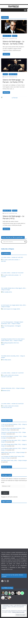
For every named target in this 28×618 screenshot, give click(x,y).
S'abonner (5, 493)
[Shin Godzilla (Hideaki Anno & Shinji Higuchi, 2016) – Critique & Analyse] (11, 296)
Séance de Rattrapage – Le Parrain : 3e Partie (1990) (13, 42)
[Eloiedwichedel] (6, 597)
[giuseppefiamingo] (3, 593)
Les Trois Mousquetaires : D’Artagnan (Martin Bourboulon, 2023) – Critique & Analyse (12, 322)
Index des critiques (7, 249)
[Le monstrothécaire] (3, 597)
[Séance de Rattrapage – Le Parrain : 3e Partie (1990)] (14, 26)
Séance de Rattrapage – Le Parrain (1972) (13, 217)
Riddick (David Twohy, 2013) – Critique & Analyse (13, 452)
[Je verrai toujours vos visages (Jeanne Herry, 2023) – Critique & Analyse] (11, 313)
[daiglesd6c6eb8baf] (6, 593)
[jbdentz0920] (22, 593)
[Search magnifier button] (25, 242)
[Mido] (9, 593)
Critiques (15, 35)
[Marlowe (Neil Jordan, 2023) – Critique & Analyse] (11, 395)
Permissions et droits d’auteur (17, 567)
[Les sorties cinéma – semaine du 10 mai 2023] (11, 279)
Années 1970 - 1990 (7, 35)
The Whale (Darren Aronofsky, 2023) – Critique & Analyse (13, 356)
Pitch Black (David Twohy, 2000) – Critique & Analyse (14, 460)
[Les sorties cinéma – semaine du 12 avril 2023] (11, 379)
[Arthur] (19, 593)
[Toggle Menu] (25, 10)
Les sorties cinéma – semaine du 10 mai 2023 (12, 272)
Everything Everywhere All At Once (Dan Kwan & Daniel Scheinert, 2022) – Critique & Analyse (12, 339)
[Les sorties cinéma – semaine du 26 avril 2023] (11, 410)
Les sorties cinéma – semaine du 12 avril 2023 (12, 373)
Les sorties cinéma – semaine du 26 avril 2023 (12, 403)
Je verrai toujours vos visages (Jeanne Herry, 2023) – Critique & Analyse (13, 305)
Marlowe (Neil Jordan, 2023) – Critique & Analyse (13, 388)
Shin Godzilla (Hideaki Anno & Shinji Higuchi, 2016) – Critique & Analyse (13, 288)
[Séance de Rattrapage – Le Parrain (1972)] (14, 152)
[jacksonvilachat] (16, 593)
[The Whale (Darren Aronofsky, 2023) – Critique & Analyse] (11, 364)
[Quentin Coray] (12, 593)
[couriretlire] (9, 597)
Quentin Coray (14, 38)
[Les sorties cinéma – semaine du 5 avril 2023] (11, 264)
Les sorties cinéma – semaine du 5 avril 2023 (12, 257)
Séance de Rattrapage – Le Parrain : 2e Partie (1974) (13, 80)
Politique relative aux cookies (18, 612)
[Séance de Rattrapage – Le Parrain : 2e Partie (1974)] (14, 65)
